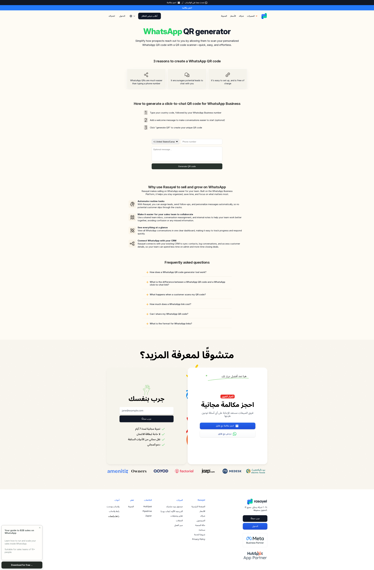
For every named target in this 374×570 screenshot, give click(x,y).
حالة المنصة (200, 525)
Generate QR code (187, 166)
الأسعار (202, 511)
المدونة (131, 506)
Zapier (149, 516)
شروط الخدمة (199, 534)
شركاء (202, 516)
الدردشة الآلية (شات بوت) (172, 511)
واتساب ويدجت (113, 506)
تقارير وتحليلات (176, 516)
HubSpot (147, 506)
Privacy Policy (198, 539)
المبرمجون (201, 520)
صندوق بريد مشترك (174, 506)
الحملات (179, 520)
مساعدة (202, 530)
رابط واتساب (114, 511)
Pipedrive (147, 511)
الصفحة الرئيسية (198, 506)
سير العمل (178, 525)
